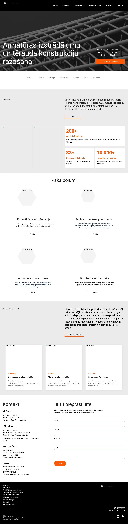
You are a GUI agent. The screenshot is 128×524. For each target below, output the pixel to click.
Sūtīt (60, 463)
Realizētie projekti (95, 5)
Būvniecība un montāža (11, 497)
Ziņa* (56, 448)
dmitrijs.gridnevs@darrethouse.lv (19, 433)
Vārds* (56, 420)
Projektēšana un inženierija (12, 490)
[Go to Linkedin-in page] (123, 516)
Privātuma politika (9, 504)
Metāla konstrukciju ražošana (13, 492)
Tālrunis (57, 429)
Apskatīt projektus (74, 335)
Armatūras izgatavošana (11, 495)
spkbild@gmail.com (15, 457)
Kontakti (109, 5)
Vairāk (73, 116)
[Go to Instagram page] (119, 516)
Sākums (56, 5)
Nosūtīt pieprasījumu (110, 61)
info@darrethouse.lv (15, 418)
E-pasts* (57, 438)
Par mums (66, 5)
